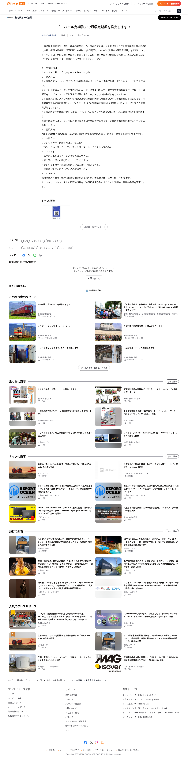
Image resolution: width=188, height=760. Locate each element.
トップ (10, 680)
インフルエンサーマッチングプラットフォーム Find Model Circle (151, 712)
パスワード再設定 (73, 704)
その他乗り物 (28, 248)
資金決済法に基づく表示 (128, 750)
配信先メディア (15, 703)
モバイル (105, 10)
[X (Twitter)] (29, 255)
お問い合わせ (94, 278)
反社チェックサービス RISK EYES (137, 717)
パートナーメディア (16, 707)
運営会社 (52, 750)
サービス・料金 (15, 698)
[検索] (179, 11)
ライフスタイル (65, 10)
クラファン (124, 10)
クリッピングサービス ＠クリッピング (139, 695)
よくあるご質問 (72, 712)
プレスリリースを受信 (143, 3)
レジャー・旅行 (65, 248)
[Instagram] (96, 742)
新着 (11, 10)
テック (97, 10)
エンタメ (18, 10)
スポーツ (78, 10)
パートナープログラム (70, 750)
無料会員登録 (71, 695)
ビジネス (88, 10)
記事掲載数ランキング (17, 711)
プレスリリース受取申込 (76, 721)
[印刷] (40, 255)
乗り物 (114, 10)
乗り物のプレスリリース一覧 (29, 680)
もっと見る (172, 381)
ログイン (69, 699)
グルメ (27, 10)
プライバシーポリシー (104, 750)
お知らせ (69, 717)
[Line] (34, 255)
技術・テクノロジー (46, 248)
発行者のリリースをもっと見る (94, 368)
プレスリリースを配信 (119, 3)
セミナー (69, 730)
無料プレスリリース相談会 (76, 726)
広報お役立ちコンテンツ (18, 716)
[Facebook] (23, 255)
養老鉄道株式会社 (49, 35)
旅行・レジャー (54, 241)
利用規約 (87, 750)
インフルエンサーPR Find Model (137, 704)
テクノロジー (37, 241)
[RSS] (102, 742)
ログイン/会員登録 (171, 3)
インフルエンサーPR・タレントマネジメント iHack (145, 708)
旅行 (34, 10)
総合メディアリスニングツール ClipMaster (141, 699)
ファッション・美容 (47, 10)
